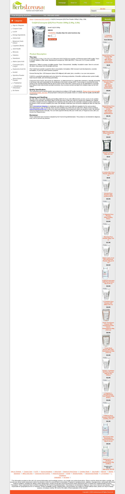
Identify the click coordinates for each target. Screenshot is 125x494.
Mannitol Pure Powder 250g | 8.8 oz (108, 238)
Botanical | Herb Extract (18, 42)
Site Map (102, 8)
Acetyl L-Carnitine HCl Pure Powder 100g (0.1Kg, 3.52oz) (108, 373)
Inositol (15, 72)
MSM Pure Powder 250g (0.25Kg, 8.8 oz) (108, 133)
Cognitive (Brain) (18, 46)
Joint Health (17, 49)
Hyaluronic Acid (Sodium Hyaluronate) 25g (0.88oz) (108, 461)
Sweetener (16, 58)
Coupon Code (17, 28)
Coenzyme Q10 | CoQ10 (42, 19)
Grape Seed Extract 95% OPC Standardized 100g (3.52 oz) (108, 350)
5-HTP (15, 32)
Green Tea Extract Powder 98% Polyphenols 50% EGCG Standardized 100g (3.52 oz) (108, 326)
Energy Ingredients (19, 35)
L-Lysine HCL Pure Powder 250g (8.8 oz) (108, 173)
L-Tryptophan (17, 83)
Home (31, 19)
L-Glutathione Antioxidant (17, 87)
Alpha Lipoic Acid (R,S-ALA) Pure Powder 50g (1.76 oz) (108, 260)
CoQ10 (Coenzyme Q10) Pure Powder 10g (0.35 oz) (108, 282)
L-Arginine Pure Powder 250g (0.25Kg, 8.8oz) (108, 216)
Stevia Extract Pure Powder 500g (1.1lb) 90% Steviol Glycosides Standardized (108, 109)
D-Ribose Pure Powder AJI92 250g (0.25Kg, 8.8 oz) (108, 417)
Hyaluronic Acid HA (19, 69)
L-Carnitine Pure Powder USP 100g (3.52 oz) (108, 303)
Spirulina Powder (18, 75)
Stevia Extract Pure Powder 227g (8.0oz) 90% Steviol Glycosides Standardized (108, 84)
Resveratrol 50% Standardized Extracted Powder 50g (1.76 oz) (108, 439)
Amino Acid (16, 38)
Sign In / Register (18, 25)
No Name (16, 90)
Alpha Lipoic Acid (18, 61)
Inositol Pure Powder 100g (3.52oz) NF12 (108, 195)
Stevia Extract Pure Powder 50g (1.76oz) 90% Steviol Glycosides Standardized (108, 58)
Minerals (15, 52)
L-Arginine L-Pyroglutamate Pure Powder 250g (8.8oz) (108, 395)
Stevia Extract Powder (17, 79)
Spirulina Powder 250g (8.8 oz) (108, 153)
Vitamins (15, 55)
